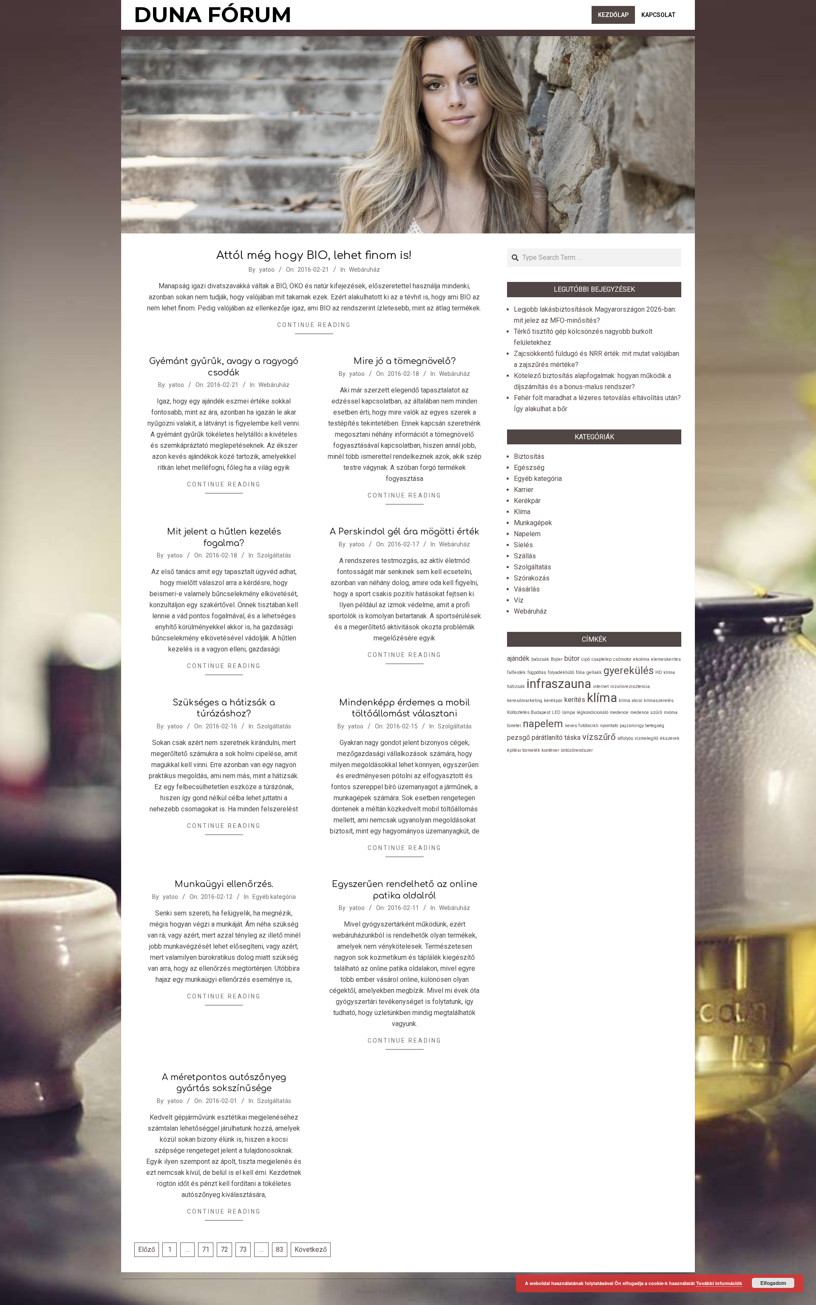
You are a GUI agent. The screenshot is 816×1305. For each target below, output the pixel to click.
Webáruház (364, 269)
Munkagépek (533, 523)
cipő (585, 659)
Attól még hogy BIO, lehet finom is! (314, 255)
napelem (543, 724)
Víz (519, 600)
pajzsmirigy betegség (642, 725)
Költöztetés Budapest (528, 712)
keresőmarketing (524, 700)
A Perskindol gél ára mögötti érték (404, 532)
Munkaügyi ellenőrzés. (224, 884)
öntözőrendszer (577, 750)
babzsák (540, 659)
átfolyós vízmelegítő (638, 738)
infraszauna (559, 684)
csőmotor (622, 659)
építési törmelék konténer (533, 750)
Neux (398, 1291)
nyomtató (609, 725)
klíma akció (630, 700)
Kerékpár (527, 501)
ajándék (518, 658)
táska (572, 738)
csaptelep (602, 659)
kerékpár (553, 700)
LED (556, 712)
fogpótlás (536, 672)
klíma (602, 698)
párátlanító (547, 738)
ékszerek (670, 738)
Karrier (523, 490)
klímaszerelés (659, 700)
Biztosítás (529, 456)
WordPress (447, 1291)
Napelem (527, 534)
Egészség (529, 467)
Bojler (557, 659)
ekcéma (641, 659)
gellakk (594, 672)
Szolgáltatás (274, 555)
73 (243, 1249)
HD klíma (665, 672)
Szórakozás (532, 578)
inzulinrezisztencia (630, 686)
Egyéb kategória (274, 896)
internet (601, 686)
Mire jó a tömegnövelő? (405, 361)
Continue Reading (314, 324)
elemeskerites (666, 659)
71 (206, 1249)
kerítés (574, 700)
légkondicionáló (592, 712)
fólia (580, 672)
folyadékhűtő (561, 672)
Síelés (523, 545)
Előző (146, 1249)
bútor (572, 658)
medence (619, 712)
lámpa (568, 712)
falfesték (516, 672)
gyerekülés (629, 671)
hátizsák (516, 686)
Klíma (522, 512)
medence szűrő (646, 712)
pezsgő (518, 738)
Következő (311, 1249)
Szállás (525, 556)
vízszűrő (599, 737)
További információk (719, 1283)
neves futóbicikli (581, 725)
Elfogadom (773, 1283)
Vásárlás (527, 589)
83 (279, 1249)
